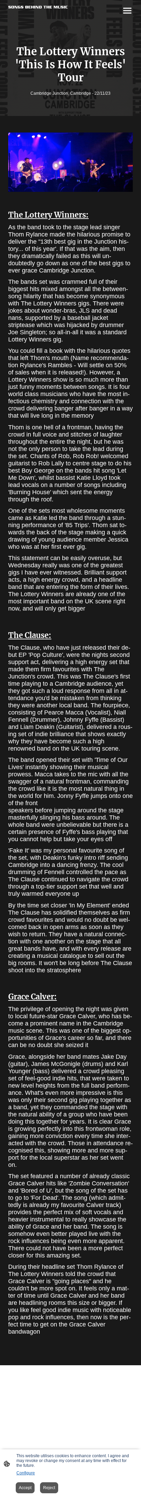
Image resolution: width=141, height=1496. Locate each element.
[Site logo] (38, 7)
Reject (49, 1487)
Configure (25, 1473)
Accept (25, 1487)
